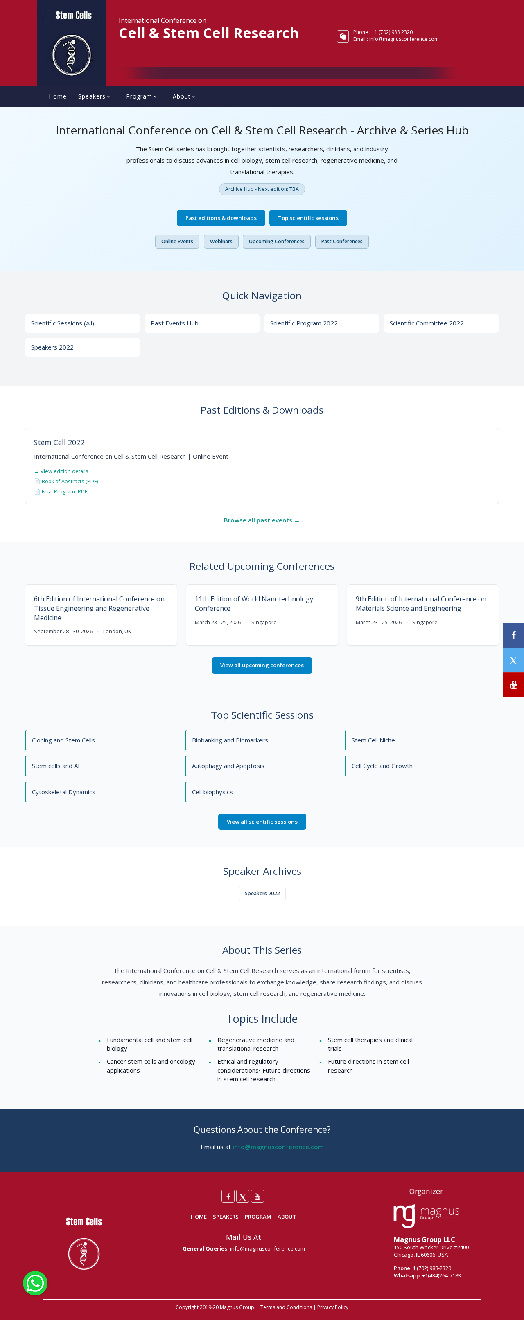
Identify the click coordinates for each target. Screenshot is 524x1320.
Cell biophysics (212, 792)
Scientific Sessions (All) (62, 323)
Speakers (92, 96)
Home (58, 96)
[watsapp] (35, 1282)
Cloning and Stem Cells (63, 740)
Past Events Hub (175, 323)
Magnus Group (237, 1307)
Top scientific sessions (308, 218)
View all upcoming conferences (262, 665)
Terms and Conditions (286, 1307)
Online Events (177, 241)
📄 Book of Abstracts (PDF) (66, 481)
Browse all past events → (262, 520)
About (182, 96)
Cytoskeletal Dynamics (63, 792)
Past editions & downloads (221, 218)
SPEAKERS (226, 1216)
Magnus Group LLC (424, 1239)
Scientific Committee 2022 (427, 323)
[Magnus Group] (426, 1216)
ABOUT (287, 1216)
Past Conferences (342, 241)
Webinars (221, 241)
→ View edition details (61, 471)
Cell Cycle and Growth (382, 766)
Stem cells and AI (56, 766)
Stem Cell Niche (373, 740)
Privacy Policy (332, 1307)
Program (139, 96)
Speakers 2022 (52, 347)
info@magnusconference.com (404, 39)
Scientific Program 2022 (304, 323)
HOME (199, 1216)
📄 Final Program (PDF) (61, 491)
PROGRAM (258, 1216)
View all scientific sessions (262, 821)
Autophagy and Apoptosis (228, 766)
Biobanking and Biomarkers (230, 740)
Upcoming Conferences (277, 241)
